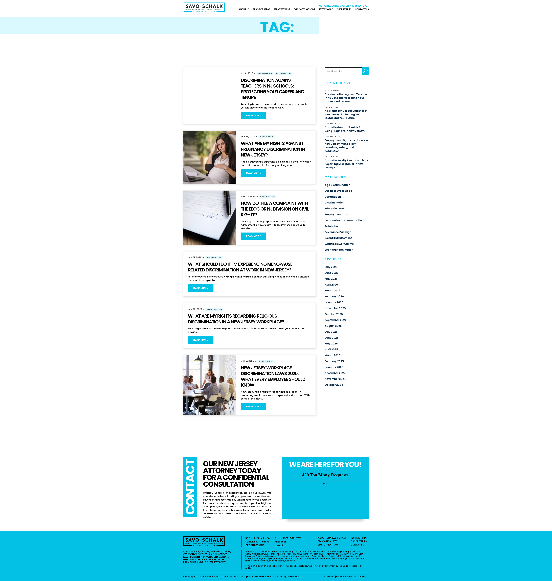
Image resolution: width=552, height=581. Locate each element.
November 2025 (335, 308)
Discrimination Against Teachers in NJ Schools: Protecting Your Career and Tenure (272, 89)
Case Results (344, 9)
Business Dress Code (338, 191)
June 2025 (332, 337)
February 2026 (334, 296)
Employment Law (283, 73)
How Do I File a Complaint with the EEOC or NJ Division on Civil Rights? (275, 209)
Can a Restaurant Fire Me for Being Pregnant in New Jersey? (345, 129)
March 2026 (332, 290)
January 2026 (334, 302)
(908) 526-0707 (359, 5)
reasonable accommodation (344, 220)
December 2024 (335, 373)
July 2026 (331, 267)
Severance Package (338, 232)
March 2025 (332, 355)
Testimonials (326, 9)
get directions (254, 545)
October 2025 (334, 314)
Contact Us (362, 9)
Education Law (334, 208)
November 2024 (335, 379)
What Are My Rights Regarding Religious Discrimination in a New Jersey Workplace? (236, 319)
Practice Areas (261, 9)
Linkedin (279, 545)
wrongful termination (339, 249)
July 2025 (331, 332)
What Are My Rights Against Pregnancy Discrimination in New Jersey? (273, 149)
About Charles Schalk (332, 537)
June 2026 (332, 273)
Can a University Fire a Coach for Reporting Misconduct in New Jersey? (346, 164)
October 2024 (334, 385)
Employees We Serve (304, 9)
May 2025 (331, 343)
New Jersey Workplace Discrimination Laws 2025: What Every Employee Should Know (273, 376)
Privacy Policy (344, 576)
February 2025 (334, 361)
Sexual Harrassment (338, 238)
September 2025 (336, 320)
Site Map (329, 576)
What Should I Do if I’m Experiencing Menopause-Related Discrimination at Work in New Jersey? (241, 267)
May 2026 (331, 279)
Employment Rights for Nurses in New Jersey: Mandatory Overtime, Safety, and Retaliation (346, 145)
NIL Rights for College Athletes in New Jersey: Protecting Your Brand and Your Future (346, 114)
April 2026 (331, 284)
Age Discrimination (337, 185)
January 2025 (334, 367)
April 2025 (331, 349)
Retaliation (332, 226)
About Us (244, 9)
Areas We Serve (282, 9)
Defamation (333, 196)
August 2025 (333, 326)
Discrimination (265, 73)
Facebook (280, 541)
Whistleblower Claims (339, 244)
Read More (253, 115)
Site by (358, 576)
